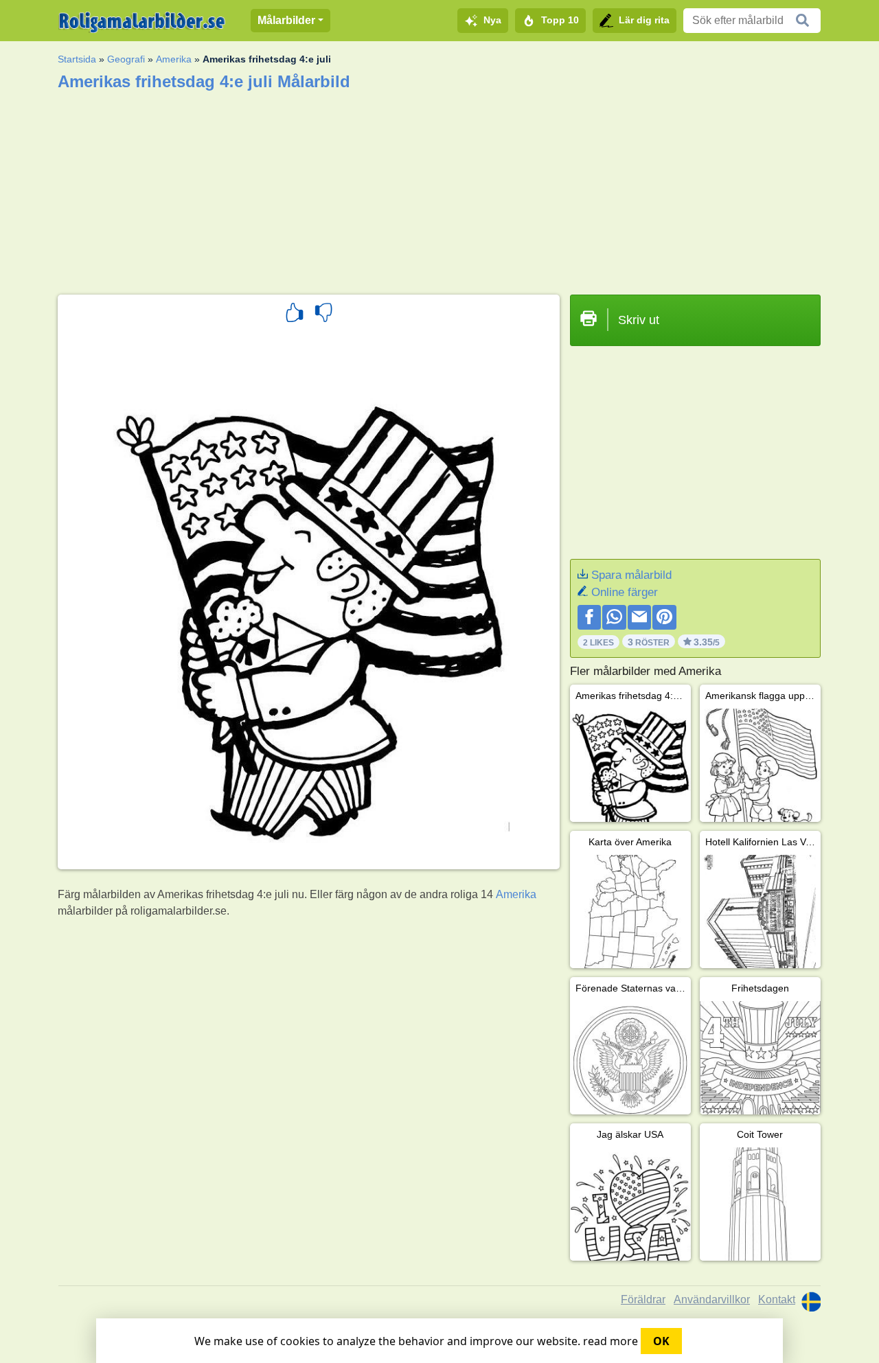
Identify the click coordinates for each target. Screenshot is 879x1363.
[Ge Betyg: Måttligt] (323, 314)
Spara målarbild (631, 575)
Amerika (174, 59)
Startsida (77, 59)
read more (610, 1341)
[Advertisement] (439, 188)
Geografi (126, 59)
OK (661, 1341)
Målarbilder (286, 20)
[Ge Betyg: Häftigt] (294, 314)
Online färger (624, 592)
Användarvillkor (712, 1299)
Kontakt (776, 1299)
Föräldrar (643, 1299)
